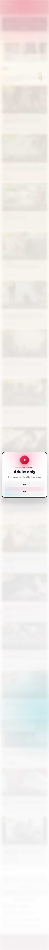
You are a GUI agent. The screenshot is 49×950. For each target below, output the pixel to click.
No (24, 492)
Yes (24, 484)
